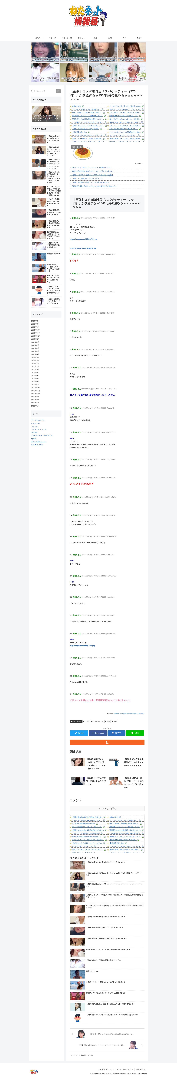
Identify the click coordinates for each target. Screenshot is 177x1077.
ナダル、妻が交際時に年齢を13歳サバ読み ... (87, 820)
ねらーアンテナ (37, 445)
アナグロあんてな (38, 420)
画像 (115, 721)
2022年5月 (35, 406)
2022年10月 (35, 394)
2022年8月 (35, 400)
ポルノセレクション (38, 442)
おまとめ (34, 426)
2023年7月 (35, 366)
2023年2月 (35, 382)
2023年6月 (35, 369)
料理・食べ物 (76, 721)
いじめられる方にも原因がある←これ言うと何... (88, 135)
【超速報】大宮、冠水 (79, 132)
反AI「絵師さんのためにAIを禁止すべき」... (123, 129)
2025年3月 (35, 357)
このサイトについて (106, 1069)
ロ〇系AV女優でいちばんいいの (82, 846)
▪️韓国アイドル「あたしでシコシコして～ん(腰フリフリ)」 (91, 167)
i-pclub (33, 438)
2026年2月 (35, 324)
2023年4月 (35, 376)
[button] (58, 91)
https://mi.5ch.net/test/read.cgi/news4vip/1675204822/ (129, 713)
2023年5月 (35, 373)
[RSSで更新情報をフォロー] (107, 742)
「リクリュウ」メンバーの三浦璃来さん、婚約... (125, 132)
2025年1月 (35, 363)
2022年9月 (35, 397)
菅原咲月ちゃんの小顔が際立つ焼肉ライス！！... (88, 119)
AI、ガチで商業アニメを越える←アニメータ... (87, 827)
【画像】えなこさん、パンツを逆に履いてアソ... (88, 125)
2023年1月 (35, 385)
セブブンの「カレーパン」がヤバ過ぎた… (123, 135)
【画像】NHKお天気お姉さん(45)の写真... (85, 129)
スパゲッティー (98, 721)
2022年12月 (35, 388)
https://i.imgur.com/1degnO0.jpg (83, 248)
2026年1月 (35, 327)
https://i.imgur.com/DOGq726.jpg (83, 239)
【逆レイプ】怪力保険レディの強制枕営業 (86, 833)
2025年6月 (35, 348)
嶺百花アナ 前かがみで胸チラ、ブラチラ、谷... (125, 109)
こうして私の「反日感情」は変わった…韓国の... (125, 112)
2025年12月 (35, 330)
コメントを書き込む (107, 808)
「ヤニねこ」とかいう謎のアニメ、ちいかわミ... (125, 125)
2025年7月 (35, 345)
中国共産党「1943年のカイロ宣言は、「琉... (123, 116)
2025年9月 (35, 339)
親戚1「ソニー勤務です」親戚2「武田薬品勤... (87, 138)
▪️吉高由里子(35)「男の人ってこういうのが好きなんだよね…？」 (93, 186)
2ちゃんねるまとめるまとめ (41, 435)
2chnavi (34, 432)
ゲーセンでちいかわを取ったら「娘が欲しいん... (125, 106)
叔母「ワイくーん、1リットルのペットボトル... (87, 849)
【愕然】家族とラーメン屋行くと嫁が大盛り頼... (125, 138)
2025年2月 (35, 360)
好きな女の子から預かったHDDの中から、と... (87, 836)
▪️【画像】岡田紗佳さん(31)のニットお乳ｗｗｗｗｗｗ (89, 182)
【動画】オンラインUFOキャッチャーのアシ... (87, 843)
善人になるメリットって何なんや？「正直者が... (88, 840)
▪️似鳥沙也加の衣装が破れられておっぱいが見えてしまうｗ (91, 171)
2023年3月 (35, 379)
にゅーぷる (35, 423)
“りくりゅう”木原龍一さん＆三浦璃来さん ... (86, 109)
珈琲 (108, 721)
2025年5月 (35, 351)
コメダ (87, 721)
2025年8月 (35, 342)
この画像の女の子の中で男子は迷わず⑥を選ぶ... (88, 122)
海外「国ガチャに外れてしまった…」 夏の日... (124, 119)
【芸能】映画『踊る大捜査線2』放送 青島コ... (124, 122)
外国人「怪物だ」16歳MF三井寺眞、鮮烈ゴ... (87, 112)
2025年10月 (35, 336)
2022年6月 (35, 403)
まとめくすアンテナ (38, 429)
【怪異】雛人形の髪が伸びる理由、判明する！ (87, 817)
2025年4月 (35, 354)
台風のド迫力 (76, 106)
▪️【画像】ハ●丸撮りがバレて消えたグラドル (86, 178)
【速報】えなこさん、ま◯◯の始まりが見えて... (88, 830)
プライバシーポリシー (124, 1069)
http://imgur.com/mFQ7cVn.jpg (82, 646)
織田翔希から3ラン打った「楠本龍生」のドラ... (87, 116)
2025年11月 (35, 333)
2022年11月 (35, 391)
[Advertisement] (46, 485)
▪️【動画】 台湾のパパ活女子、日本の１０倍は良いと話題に (91, 175)
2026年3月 (35, 321)
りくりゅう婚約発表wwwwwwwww (83, 823)
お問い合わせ (141, 1069)
